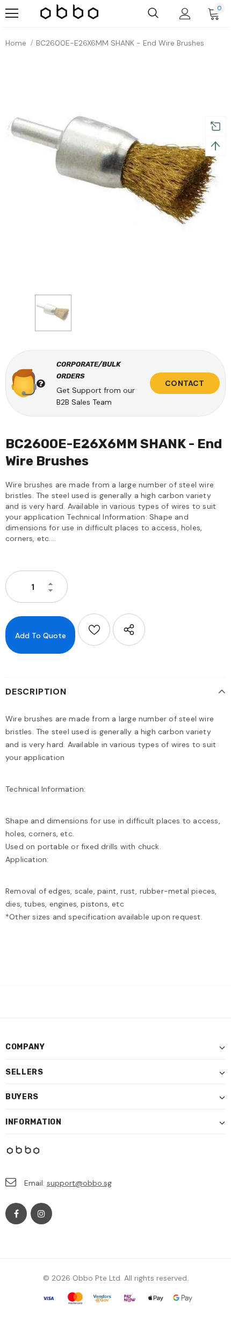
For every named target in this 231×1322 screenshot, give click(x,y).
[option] (115, 174)
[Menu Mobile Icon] (11, 13)
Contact (184, 383)
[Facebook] (16, 1213)
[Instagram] (41, 1213)
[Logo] (70, 13)
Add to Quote (40, 635)
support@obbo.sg (79, 1183)
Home (15, 43)
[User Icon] (185, 13)
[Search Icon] (153, 13)
